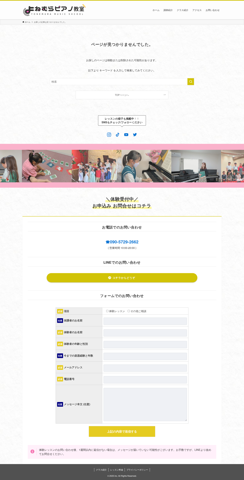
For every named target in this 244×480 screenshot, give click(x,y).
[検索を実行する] (190, 81)
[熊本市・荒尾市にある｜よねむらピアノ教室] (54, 10)
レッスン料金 (116, 469)
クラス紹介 (101, 469)
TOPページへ (122, 95)
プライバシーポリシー (137, 469)
